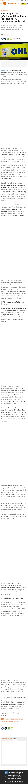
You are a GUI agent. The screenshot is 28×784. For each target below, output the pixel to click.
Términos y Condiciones (11, 777)
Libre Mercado (4, 10)
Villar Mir (14, 207)
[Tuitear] (5, 39)
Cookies (20, 777)
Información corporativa (14, 775)
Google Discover (15, 782)
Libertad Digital (14, 772)
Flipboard (17, 782)
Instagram (10, 782)
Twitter (8, 782)
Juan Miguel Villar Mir (6, 721)
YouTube (13, 782)
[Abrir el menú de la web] (1, 3)
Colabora (23, 3)
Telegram (20, 782)
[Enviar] (8, 39)
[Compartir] (2, 39)
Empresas (3, 6)
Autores (19, 778)
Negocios (25, 6)
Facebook (5, 782)
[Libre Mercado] (11, 3)
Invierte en (8, 6)
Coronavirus (16, 721)
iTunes (22, 782)
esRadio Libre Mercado (16, 6)
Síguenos (18, 38)
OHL (2, 70)
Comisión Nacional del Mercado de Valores (14, 719)
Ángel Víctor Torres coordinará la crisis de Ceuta (15, 0)
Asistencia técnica (11, 778)
